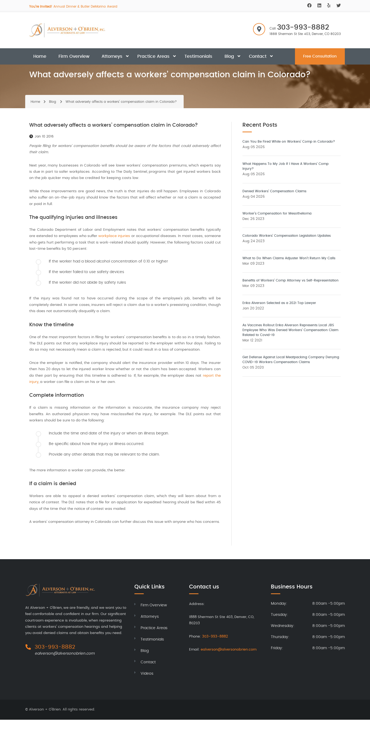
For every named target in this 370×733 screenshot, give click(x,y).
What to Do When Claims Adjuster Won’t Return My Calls (288, 258)
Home (39, 56)
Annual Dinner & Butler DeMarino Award (73, 6)
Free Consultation (320, 56)
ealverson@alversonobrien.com (65, 653)
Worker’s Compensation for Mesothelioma (276, 213)
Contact (258, 56)
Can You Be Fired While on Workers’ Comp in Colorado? (288, 141)
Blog (229, 56)
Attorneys (112, 56)
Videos (147, 674)
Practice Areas (153, 56)
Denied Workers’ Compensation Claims (274, 191)
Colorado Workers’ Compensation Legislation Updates (286, 235)
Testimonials (198, 56)
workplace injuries (114, 236)
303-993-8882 (303, 27)
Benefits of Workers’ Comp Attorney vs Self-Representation (290, 280)
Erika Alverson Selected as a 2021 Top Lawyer (279, 303)
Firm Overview (74, 56)
